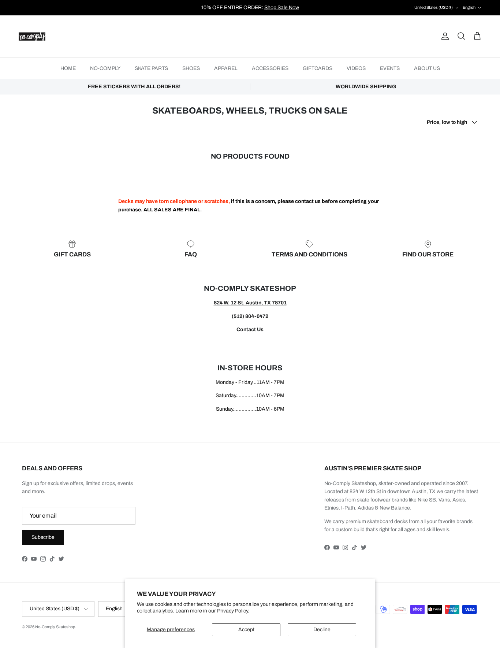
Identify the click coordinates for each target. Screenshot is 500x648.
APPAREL (226, 68)
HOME (68, 68)
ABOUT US (427, 68)
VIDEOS (356, 68)
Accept (246, 629)
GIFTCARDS (317, 68)
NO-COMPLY (105, 68)
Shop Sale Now (281, 7)
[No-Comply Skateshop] (32, 36)
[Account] (443, 36)
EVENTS (390, 68)
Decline (322, 629)
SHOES (191, 68)
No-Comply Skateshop (55, 627)
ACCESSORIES (270, 68)
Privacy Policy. (233, 611)
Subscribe (43, 537)
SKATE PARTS (151, 68)
